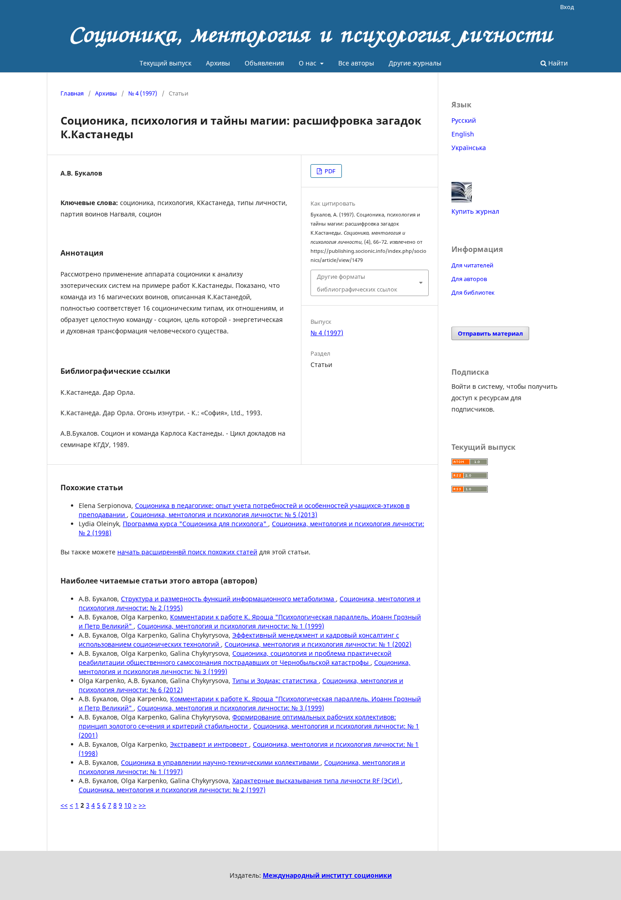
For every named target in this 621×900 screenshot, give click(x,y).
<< (64, 805)
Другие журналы (415, 63)
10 (127, 805)
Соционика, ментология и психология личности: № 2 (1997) (172, 789)
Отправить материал (490, 333)
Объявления (264, 63)
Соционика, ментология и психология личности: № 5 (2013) (223, 514)
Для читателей (472, 265)
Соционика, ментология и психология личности (311, 34)
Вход (567, 7)
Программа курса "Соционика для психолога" (195, 523)
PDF (329, 171)
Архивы (218, 63)
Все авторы (356, 63)
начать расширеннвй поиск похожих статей (187, 552)
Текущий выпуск (165, 63)
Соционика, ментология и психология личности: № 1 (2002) (318, 644)
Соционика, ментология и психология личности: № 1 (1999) (230, 626)
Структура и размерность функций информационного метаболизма (228, 598)
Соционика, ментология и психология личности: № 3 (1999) (230, 708)
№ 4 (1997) (142, 93)
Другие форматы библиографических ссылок (357, 282)
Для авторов (469, 279)
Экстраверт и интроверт (209, 744)
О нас (308, 63)
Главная (72, 93)
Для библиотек (473, 292)
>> (142, 805)
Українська (468, 147)
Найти (557, 63)
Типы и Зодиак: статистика (275, 680)
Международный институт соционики (327, 875)
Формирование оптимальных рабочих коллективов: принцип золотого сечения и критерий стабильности (237, 721)
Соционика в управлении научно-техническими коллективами (221, 762)
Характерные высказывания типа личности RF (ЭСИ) (316, 780)
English (462, 134)
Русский (463, 120)
